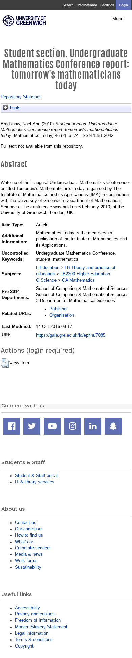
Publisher (58, 308)
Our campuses (29, 528)
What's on (24, 541)
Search (68, 5)
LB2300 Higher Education (85, 273)
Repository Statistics (21, 96)
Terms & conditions (34, 639)
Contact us (25, 522)
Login (123, 5)
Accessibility (27, 607)
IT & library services (34, 481)
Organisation (61, 315)
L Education (47, 267)
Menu (117, 19)
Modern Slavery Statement (41, 626)
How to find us (29, 535)
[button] (5, 363)
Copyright (24, 646)
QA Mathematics (78, 280)
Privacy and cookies (35, 613)
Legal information (31, 633)
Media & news (29, 554)
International (87, 5)
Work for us (26, 560)
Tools (14, 107)
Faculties (107, 5)
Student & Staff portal (36, 475)
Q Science (46, 280)
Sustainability (28, 567)
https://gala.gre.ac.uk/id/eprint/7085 (70, 335)
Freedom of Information (38, 620)
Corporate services (33, 547)
